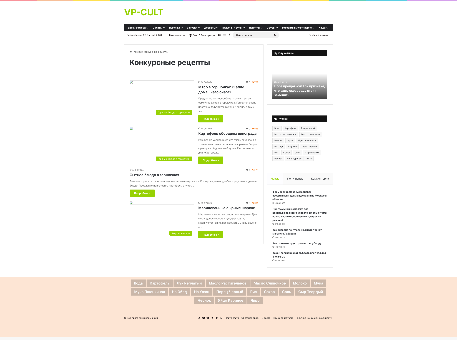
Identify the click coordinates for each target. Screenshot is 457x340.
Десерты (209, 27)
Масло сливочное (310, 134)
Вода (277, 128)
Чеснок (278, 158)
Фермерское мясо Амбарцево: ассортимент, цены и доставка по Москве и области (299, 195)
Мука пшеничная (307, 140)
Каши (322, 27)
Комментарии (320, 178)
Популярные (295, 178)
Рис (276, 152)
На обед (278, 146)
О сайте (266, 317)
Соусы (271, 27)
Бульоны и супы (232, 27)
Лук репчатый (308, 128)
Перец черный (309, 146)
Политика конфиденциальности (313, 317)
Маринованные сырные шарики (226, 208)
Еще (335, 27)
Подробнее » (211, 118)
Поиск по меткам (318, 35)
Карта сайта (232, 317)
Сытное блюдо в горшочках (154, 175)
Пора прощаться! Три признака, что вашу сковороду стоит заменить (299, 90)
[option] (299, 79)
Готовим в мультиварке (297, 27)
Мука (290, 140)
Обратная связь (250, 317)
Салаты (157, 27)
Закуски (192, 27)
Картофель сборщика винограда (227, 133)
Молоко (278, 140)
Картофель (290, 128)
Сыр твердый (312, 152)
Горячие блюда (136, 27)
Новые (275, 178)
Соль (297, 152)
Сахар (286, 152)
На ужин (292, 146)
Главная (137, 51)
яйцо (309, 158)
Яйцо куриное (294, 158)
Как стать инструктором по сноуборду (296, 243)
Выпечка (174, 27)
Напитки (254, 27)
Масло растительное (285, 134)
